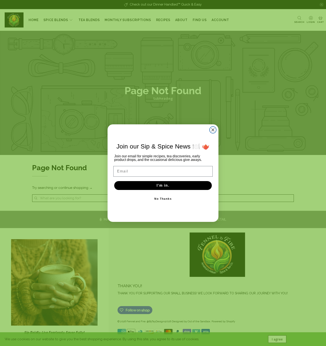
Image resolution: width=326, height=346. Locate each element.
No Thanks (163, 198)
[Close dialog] (213, 130)
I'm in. (163, 185)
